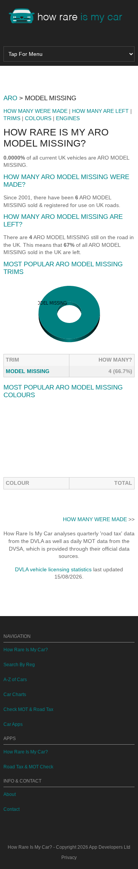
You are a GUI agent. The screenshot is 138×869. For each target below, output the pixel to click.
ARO (10, 98)
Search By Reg (19, 664)
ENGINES (68, 118)
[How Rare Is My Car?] (69, 17)
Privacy (69, 857)
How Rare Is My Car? (25, 649)
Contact (11, 809)
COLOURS (38, 118)
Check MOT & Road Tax (28, 709)
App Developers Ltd (109, 847)
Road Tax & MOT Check (28, 767)
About (9, 794)
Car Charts (14, 694)
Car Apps (13, 724)
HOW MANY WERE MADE (35, 111)
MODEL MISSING (27, 371)
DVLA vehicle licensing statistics (53, 569)
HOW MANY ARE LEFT (100, 111)
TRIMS (11, 118)
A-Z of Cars (15, 679)
